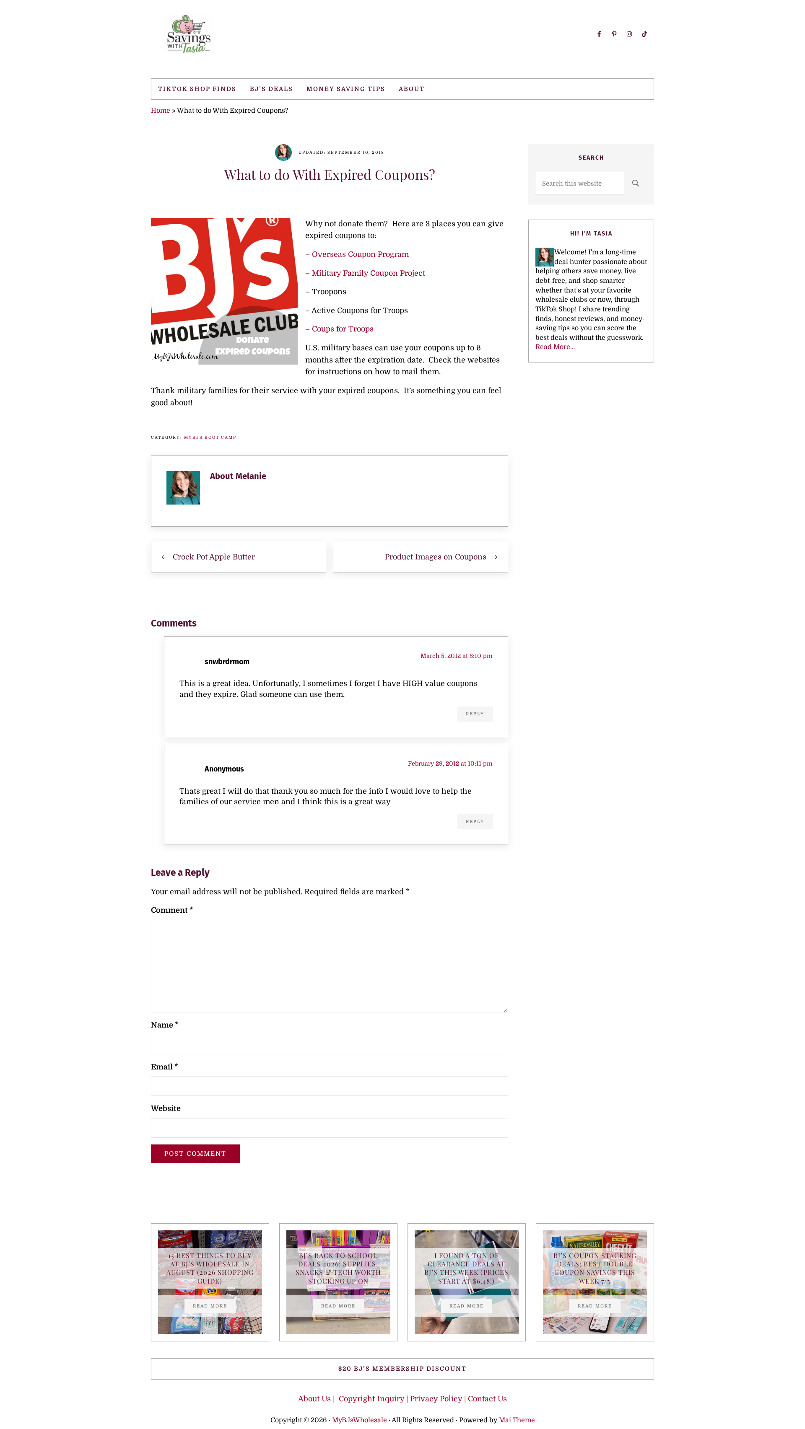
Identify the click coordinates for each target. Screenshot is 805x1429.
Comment (172, 910)
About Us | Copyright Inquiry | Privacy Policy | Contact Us (402, 1399)
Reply (475, 714)
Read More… (555, 347)
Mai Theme (517, 1420)
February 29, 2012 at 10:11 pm (450, 763)
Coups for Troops (343, 329)
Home (160, 110)
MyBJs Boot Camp (210, 437)
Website (166, 1108)
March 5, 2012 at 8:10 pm (457, 655)
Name (165, 1025)
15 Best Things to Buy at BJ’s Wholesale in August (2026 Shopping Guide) (210, 1268)
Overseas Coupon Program (360, 254)
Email (164, 1067)
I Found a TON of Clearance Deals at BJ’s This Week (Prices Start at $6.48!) (466, 1268)
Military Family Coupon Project (368, 273)
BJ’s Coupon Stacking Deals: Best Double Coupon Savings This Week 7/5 (594, 1268)
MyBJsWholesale (359, 1420)
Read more (214, 1307)
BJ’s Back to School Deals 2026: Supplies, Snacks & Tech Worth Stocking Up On (338, 1268)
